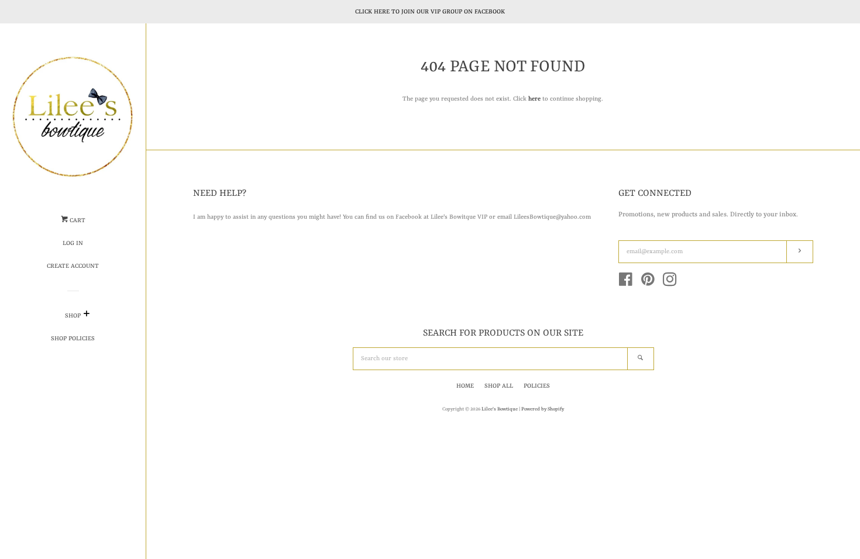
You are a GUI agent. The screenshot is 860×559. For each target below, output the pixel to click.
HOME (465, 385)
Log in (73, 243)
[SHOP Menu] (86, 316)
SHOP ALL (498, 385)
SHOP (73, 315)
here (534, 98)
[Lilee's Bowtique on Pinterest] (648, 283)
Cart (76, 220)
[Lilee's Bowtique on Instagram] (670, 283)
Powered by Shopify (542, 409)
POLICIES (537, 385)
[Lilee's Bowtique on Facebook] (625, 283)
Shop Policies (73, 338)
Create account (73, 266)
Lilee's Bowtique (500, 409)
